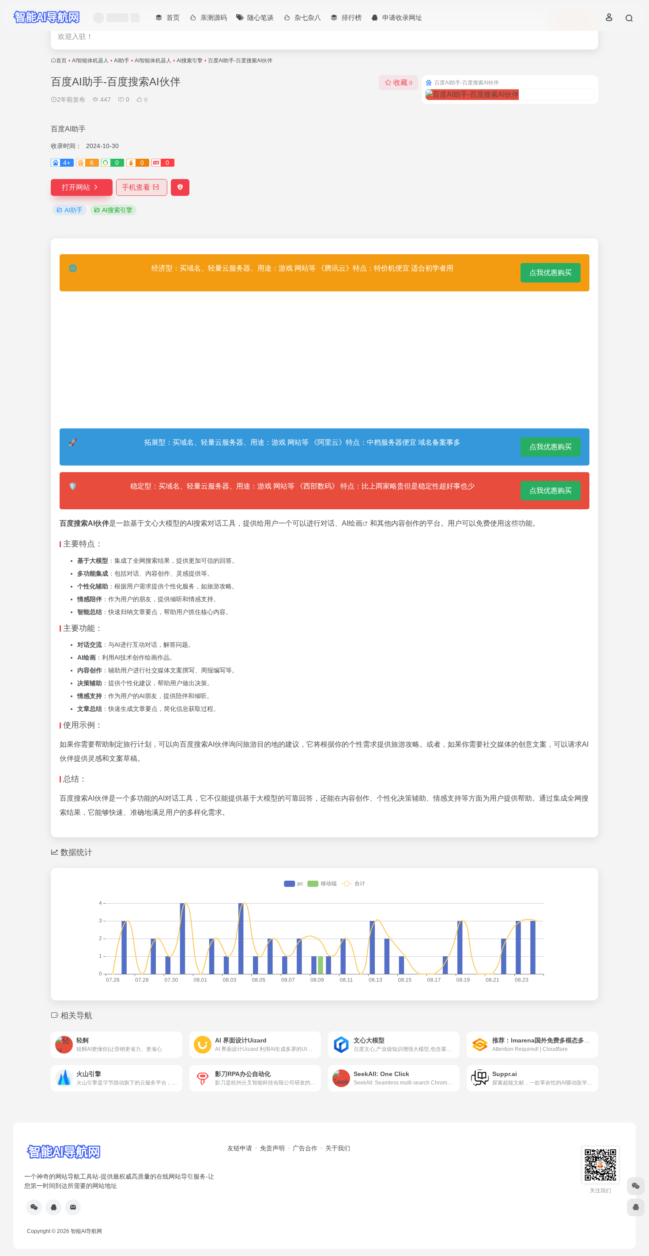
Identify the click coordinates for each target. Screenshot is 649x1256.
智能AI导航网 (86, 1231)
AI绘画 (352, 523)
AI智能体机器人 (90, 60)
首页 (61, 60)
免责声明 (272, 1148)
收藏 (402, 82)
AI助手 (121, 60)
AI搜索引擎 (190, 60)
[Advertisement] (324, 360)
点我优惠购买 (550, 272)
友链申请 (239, 1148)
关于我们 (337, 1148)
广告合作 (305, 1148)
